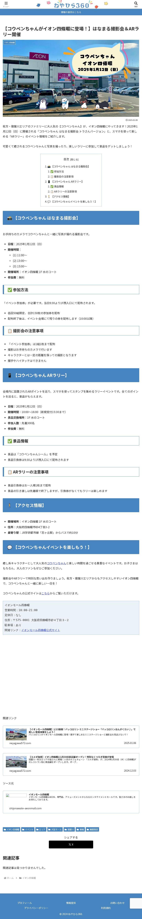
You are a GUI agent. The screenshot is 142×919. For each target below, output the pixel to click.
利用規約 (106, 908)
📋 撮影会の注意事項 (61, 176)
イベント (29, 829)
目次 (66, 159)
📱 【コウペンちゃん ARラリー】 (65, 181)
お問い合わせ (117, 903)
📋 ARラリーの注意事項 (63, 191)
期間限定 (94, 829)
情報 (82, 829)
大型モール (56, 829)
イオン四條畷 (13, 829)
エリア (42, 829)
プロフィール (24, 903)
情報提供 (71, 903)
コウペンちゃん (56, 563)
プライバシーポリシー (36, 908)
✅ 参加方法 (57, 171)
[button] (131, 625)
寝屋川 (71, 829)
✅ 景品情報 (57, 186)
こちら (45, 593)
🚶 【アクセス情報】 (58, 196)
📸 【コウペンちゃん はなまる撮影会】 (68, 166)
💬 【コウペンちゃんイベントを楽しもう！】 (72, 201)
